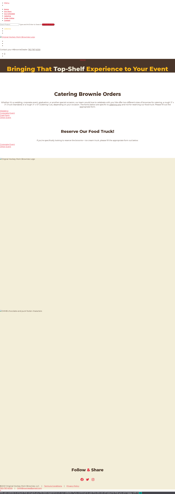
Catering (7, 16)
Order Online (9, 18)
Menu (6, 3)
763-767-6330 (6, 488)
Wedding (4, 111)
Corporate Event (7, 113)
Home (6, 9)
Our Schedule (9, 14)
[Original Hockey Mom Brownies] (17, 37)
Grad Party (5, 115)
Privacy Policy (73, 486)
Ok (140, 493)
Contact (7, 20)
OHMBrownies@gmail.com (29, 488)
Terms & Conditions (53, 486)
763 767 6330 (34, 50)
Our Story (8, 11)
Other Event (5, 118)
